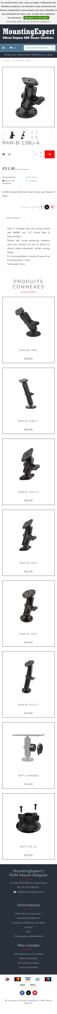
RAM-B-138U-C (28, 421)
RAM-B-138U (28, 350)
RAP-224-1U (28, 846)
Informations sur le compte (28, 954)
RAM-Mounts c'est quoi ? (28, 913)
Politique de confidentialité (28, 936)
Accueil (6, 60)
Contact (28, 927)
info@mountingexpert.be (30, 892)
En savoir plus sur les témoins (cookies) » (29, 22)
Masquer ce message (36, 18)
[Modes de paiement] (7, 979)
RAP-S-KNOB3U (28, 775)
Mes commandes (29, 958)
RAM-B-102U (28, 563)
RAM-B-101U (28, 634)
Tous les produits (28, 967)
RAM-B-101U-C (28, 705)
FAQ (28, 931)
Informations (13, 218)
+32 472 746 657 (29, 887)
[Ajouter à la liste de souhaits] (3, 154)
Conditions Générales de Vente (28, 922)
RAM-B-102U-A (28, 492)
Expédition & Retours (28, 918)
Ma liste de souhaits (28, 963)
